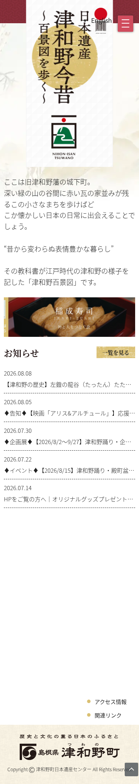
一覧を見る (115, 352)
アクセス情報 (111, 701)
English (101, 20)
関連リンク (108, 715)
